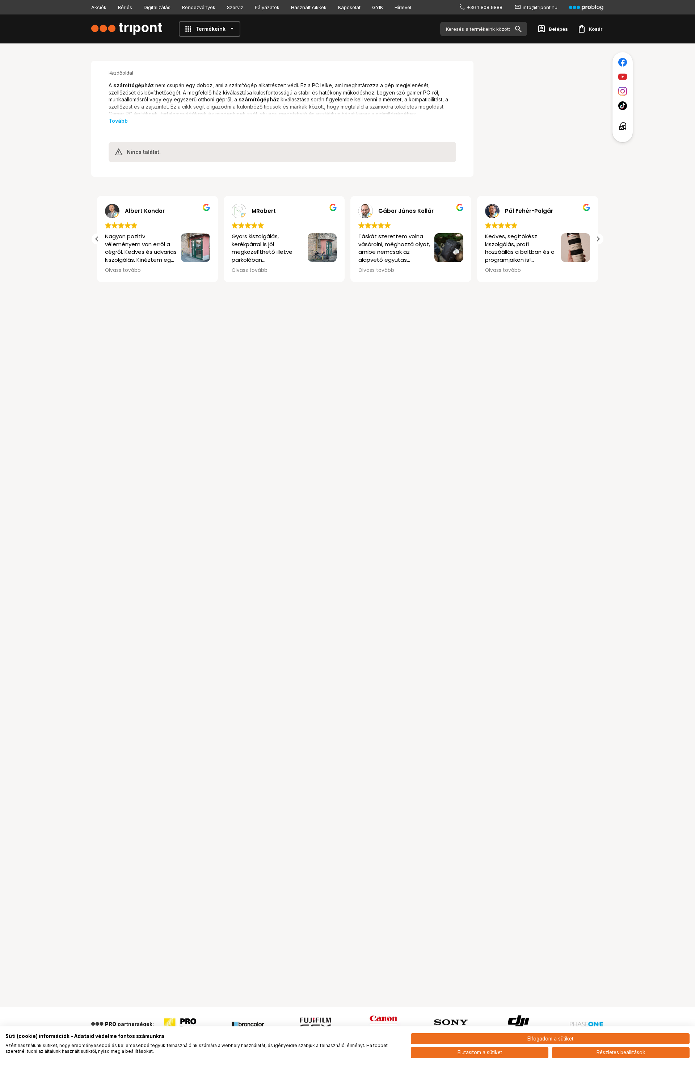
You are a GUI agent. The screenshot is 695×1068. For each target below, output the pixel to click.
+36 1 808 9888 (484, 7)
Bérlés (125, 7)
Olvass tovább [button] (193, 270)
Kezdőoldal (121, 73)
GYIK (377, 7)
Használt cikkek (309, 7)
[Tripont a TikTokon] (622, 105)
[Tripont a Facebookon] (622, 62)
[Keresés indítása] (518, 29)
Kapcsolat (349, 7)
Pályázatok (267, 7)
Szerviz (235, 7)
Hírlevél (403, 7)
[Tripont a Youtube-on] (622, 76)
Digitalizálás (157, 7)
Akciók (98, 7)
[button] (598, 239)
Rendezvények (198, 7)
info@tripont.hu (540, 7)
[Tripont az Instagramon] (622, 91)
